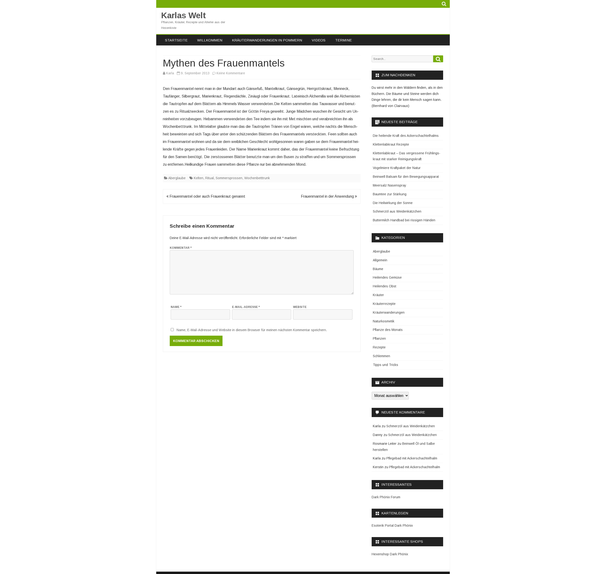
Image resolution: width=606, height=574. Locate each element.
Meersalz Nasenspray (389, 185)
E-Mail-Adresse (246, 307)
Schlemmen (381, 356)
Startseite (176, 40)
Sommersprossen (229, 178)
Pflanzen (379, 338)
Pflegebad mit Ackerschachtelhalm (411, 458)
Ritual (209, 178)
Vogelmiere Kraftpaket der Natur (397, 168)
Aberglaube (177, 178)
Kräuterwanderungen (389, 312)
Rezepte (379, 347)
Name (176, 307)
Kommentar (181, 247)
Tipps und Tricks (385, 365)
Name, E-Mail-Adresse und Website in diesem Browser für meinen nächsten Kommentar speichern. (252, 330)
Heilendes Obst (384, 286)
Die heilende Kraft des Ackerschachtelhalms (406, 136)
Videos (318, 40)
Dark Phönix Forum (386, 497)
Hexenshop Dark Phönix (390, 554)
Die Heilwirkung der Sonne (393, 203)
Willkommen (209, 40)
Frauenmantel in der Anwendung (328, 196)
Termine (343, 40)
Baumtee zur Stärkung (389, 194)
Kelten (198, 178)
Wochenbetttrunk (257, 178)
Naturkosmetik (383, 321)
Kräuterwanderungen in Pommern (267, 40)
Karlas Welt (183, 15)
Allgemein (380, 260)
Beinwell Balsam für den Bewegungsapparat (406, 176)
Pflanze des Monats (388, 330)
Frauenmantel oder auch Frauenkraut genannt (207, 196)
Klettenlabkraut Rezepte (391, 144)
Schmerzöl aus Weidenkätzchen (397, 211)
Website (300, 307)
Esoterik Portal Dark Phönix (392, 525)
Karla (170, 73)
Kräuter (378, 295)
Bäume (378, 269)
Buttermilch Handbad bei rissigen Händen (404, 220)
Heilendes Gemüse (387, 277)
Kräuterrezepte (384, 304)
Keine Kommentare (231, 73)
